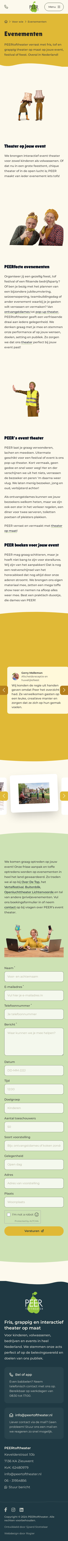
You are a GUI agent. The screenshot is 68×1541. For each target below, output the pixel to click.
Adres (8, 1174)
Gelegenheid (13, 1156)
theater (26, 342)
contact (10, 907)
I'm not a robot (23, 1214)
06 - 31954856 (15, 1481)
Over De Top (30, 882)
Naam (9, 968)
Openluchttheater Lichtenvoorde (29, 892)
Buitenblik (32, 887)
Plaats (9, 1193)
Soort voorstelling (17, 1137)
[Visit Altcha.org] (37, 1215)
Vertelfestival (14, 887)
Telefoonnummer (18, 1005)
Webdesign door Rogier (19, 1533)
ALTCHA (34, 1221)
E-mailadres (14, 987)
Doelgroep (12, 1099)
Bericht (10, 1024)
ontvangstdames (17, 312)
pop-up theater (47, 312)
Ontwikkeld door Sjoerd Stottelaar (26, 1527)
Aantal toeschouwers (20, 1118)
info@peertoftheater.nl (23, 1474)
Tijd (7, 1080)
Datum (9, 1062)
